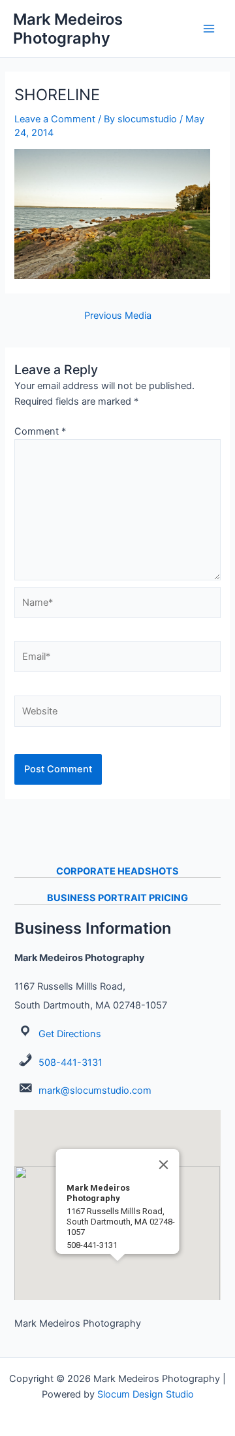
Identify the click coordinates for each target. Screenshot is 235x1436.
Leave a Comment (54, 119)
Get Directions (70, 1034)
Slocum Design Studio (145, 1394)
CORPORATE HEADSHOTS (117, 871)
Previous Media (117, 316)
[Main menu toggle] (209, 29)
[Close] (164, 1164)
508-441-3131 (70, 1062)
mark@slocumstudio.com (95, 1090)
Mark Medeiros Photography (68, 28)
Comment (40, 431)
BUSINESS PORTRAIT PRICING (117, 898)
